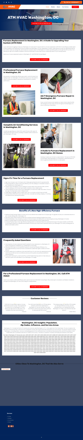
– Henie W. (24, 311)
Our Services (65, 7)
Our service (10, 420)
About (58, 7)
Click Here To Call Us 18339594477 (39, 59)
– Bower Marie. (72, 311)
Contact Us (75, 6)
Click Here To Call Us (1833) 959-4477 (41, 23)
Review (53, 7)
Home (47, 7)
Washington (5, 369)
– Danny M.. (48, 311)
